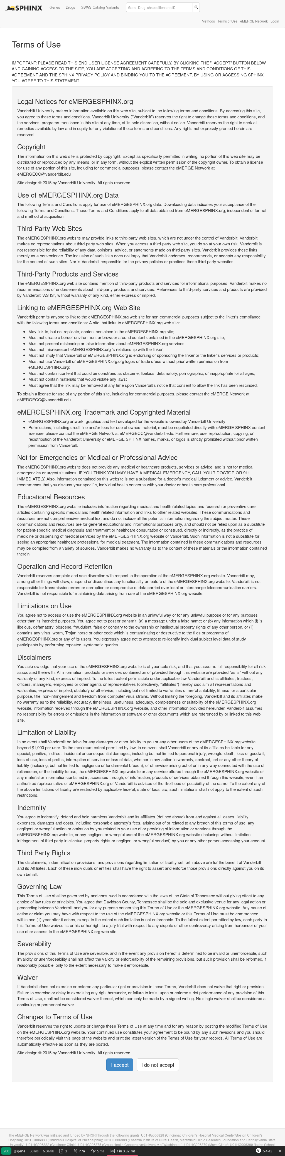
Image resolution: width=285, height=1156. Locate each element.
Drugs (70, 7)
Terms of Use (227, 21)
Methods (208, 21)
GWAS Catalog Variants (100, 7)
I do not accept (157, 1064)
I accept (120, 1064)
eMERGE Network (254, 21)
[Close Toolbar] (280, 1151)
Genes (55, 7)
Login (275, 21)
